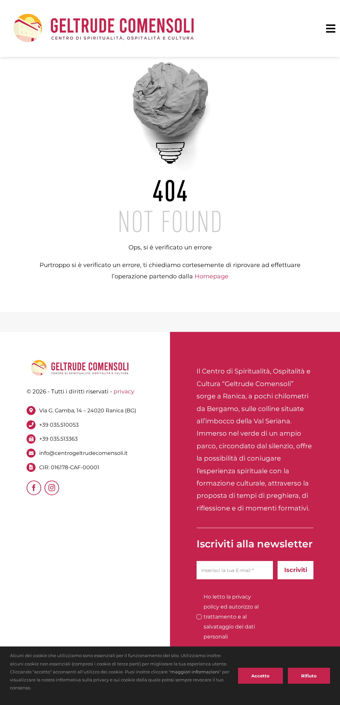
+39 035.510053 (59, 425)
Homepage (211, 276)
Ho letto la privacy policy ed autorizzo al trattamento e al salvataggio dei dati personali (231, 617)
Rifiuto (309, 675)
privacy (124, 391)
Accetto (260, 675)
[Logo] (104, 14)
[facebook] (34, 488)
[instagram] (51, 488)
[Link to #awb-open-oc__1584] (330, 28)
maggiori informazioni (194, 671)
